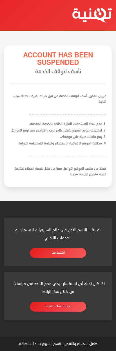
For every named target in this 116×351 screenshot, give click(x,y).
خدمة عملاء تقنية (58, 306)
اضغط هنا (58, 252)
